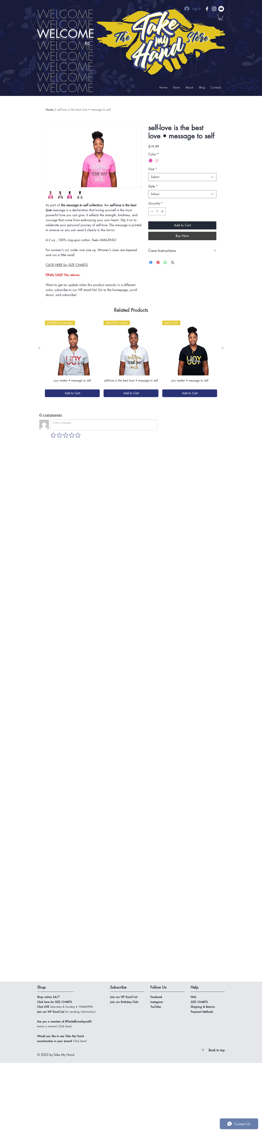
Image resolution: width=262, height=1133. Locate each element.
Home (49, 110)
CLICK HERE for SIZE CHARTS (67, 265)
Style (153, 186)
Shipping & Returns (203, 477)
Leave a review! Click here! (54, 497)
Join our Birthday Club (124, 473)
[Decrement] (152, 211)
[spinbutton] (157, 211)
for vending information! (66, 482)
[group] (131, 358)
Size (152, 169)
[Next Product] (222, 348)
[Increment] (163, 211)
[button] (220, 17)
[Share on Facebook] (150, 262)
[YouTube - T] (221, 9)
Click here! (80, 512)
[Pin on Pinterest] (158, 262)
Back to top (217, 521)
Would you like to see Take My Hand (60, 507)
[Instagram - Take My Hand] (214, 9)
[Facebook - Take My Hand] (207, 9)
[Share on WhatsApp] (165, 262)
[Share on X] (172, 262)
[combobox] (182, 177)
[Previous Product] (39, 348)
